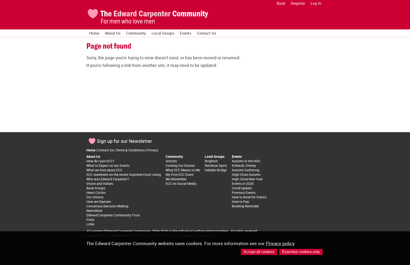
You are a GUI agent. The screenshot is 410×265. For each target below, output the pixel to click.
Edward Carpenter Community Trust (113, 215)
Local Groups (163, 33)
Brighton (211, 161)
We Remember (176, 179)
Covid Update (242, 188)
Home (94, 33)
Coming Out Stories (180, 165)
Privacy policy (280, 243)
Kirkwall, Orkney (244, 165)
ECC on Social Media (181, 183)
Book (281, 3)
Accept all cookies (259, 252)
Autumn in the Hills (246, 161)
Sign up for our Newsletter (124, 141)
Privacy (152, 150)
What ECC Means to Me (183, 170)
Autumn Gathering (245, 170)
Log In (316, 3)
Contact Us (206, 33)
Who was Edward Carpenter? (107, 179)
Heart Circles (96, 192)
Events (185, 33)
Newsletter (94, 210)
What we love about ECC (104, 170)
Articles (171, 161)
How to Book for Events (249, 197)
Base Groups (95, 188)
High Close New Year (247, 179)
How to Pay (240, 201)
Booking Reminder (245, 206)
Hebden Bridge (216, 170)
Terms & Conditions (130, 150)
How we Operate (98, 201)
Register (298, 3)
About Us (113, 33)
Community (136, 33)
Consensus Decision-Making (107, 206)
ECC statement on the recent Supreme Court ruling (123, 174)
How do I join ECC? (100, 161)
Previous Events (244, 192)
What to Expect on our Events (108, 165)
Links (90, 224)
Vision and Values (99, 183)
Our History (94, 197)
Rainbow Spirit (216, 165)
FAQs (90, 219)
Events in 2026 (243, 183)
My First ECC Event (180, 174)
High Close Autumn (246, 174)
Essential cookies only (301, 252)
